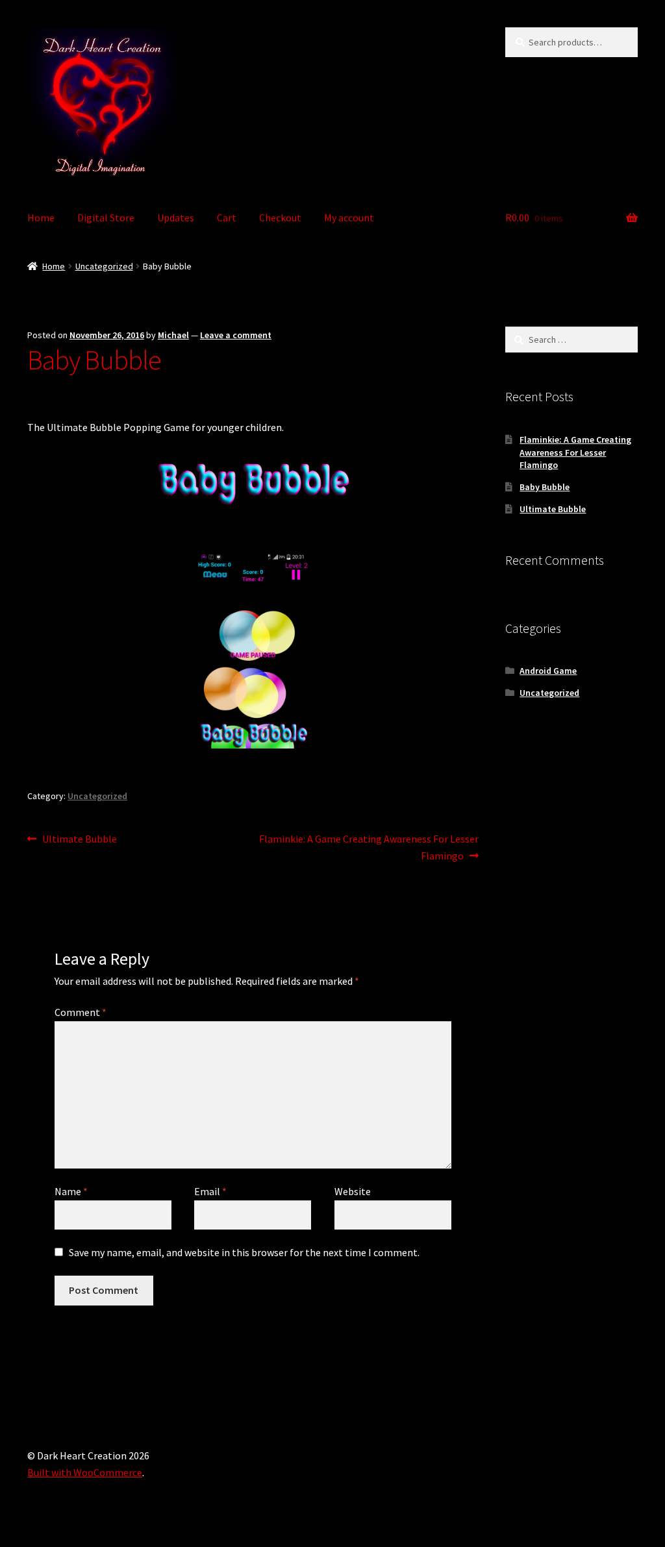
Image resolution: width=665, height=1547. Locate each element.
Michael (173, 335)
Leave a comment (235, 335)
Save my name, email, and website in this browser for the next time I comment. (244, 1252)
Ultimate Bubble (79, 840)
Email (210, 1191)
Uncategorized (104, 266)
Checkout (280, 217)
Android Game (548, 670)
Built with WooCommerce (84, 1472)
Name (71, 1191)
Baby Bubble (545, 487)
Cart (226, 217)
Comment (81, 1012)
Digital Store (105, 217)
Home (41, 217)
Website (352, 1191)
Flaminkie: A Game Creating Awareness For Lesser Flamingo (368, 847)
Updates (175, 217)
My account (349, 217)
